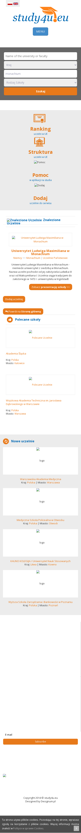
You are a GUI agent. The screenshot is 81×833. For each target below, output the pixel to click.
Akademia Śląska (16, 353)
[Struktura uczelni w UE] (40, 148)
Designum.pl (48, 801)
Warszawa (20, 413)
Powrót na (24, 311)
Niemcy (17, 258)
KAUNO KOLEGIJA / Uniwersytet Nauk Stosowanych (40, 561)
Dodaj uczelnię (14, 299)
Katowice (20, 363)
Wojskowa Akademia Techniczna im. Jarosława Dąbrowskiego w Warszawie (33, 402)
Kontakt (10, 771)
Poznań (53, 605)
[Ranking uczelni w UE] (40, 125)
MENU (40, 31)
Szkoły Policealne (16, 759)
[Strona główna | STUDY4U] (40, 14)
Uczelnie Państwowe (55, 258)
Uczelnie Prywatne (17, 755)
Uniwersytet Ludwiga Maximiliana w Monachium (40, 252)
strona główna (14, 747)
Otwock (53, 523)
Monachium (33, 258)
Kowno (52, 564)
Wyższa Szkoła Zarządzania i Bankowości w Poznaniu (40, 602)
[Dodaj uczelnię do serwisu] (40, 194)
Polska (15, 360)
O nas (9, 767)
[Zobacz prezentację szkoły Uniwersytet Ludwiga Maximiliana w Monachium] (40, 239)
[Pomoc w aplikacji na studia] (40, 171)
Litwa (33, 564)
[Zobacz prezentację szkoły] (40, 461)
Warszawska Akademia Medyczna (40, 479)
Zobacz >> (50, 287)
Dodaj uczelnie (15, 763)
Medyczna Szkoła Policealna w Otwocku (40, 520)
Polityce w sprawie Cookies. (28, 828)
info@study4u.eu (17, 709)
